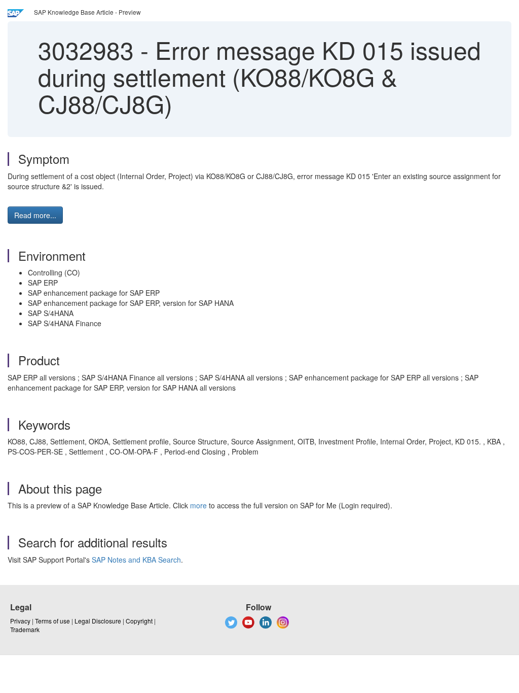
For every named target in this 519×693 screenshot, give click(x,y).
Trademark (25, 629)
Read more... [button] (35, 215)
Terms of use (52, 620)
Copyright (139, 620)
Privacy (20, 620)
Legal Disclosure (98, 620)
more (198, 505)
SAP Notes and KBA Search (136, 560)
